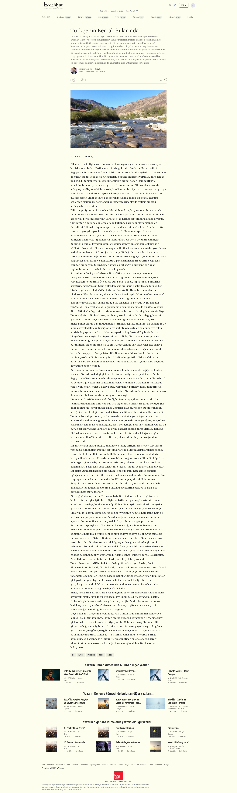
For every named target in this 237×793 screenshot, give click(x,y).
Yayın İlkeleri (130, 765)
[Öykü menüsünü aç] (127, 17)
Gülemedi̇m (173, 728)
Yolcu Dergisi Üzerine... (126, 671)
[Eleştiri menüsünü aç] (163, 17)
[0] (72, 80)
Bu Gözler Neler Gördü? (74, 728)
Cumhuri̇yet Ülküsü (125, 728)
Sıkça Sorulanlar (155, 765)
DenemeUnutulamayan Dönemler (177, 708)
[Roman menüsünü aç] (145, 17)
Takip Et (97, 69)
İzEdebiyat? (142, 765)
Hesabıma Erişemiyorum (90, 765)
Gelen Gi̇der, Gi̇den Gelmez (128, 742)
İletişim (75, 765)
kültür (101, 655)
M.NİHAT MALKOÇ (85, 69)
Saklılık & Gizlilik (117, 765)
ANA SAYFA (46, 17)
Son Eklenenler (48, 765)
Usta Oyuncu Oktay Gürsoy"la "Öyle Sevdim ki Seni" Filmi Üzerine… (77, 674)
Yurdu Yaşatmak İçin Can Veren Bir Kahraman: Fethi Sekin (127, 703)
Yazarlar (59, 765)
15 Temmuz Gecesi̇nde (74, 742)
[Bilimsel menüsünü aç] (182, 17)
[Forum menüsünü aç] (194, 17)
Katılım (67, 765)
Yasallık (105, 765)
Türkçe (80, 655)
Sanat (81, 72)
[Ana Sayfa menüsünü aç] (51, 17)
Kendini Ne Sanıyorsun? (178, 742)
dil (73, 655)
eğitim (109, 655)
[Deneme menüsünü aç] (93, 17)
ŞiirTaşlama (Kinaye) (176, 747)
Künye (166, 765)
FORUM (190, 17)
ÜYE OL (184, 5)
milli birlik (91, 655)
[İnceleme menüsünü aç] (72, 17)
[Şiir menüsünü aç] (110, 17)
